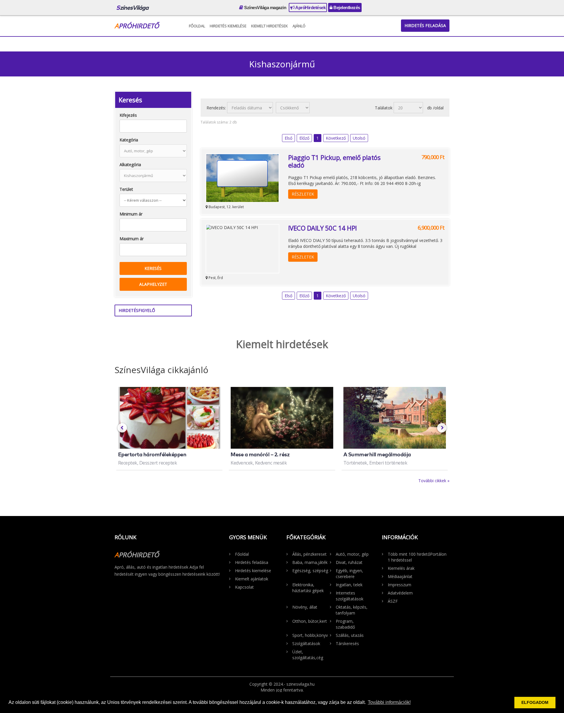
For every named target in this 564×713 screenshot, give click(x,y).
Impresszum (399, 584)
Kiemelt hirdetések (269, 26)
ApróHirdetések (310, 7)
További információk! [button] (389, 702)
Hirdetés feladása (425, 25)
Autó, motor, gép (352, 554)
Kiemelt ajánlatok (251, 579)
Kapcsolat (244, 587)
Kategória (129, 140)
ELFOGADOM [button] (534, 702)
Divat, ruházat (349, 562)
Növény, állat (304, 607)
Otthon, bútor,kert (309, 621)
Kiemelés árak (401, 568)
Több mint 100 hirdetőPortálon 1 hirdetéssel (417, 557)
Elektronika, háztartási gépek (308, 587)
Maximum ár (132, 238)
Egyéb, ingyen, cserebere (349, 573)
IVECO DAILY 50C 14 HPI (322, 228)
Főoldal (197, 26)
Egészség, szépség (310, 570)
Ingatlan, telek (349, 584)
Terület (126, 189)
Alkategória (130, 164)
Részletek (303, 194)
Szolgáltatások (306, 643)
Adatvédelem (400, 593)
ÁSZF (393, 601)
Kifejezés (128, 115)
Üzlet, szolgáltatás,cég (307, 654)
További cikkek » (433, 480)
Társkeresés (347, 643)
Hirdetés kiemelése (228, 26)
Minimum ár (131, 214)
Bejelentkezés (346, 7)
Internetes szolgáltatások (349, 596)
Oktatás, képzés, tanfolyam (351, 610)
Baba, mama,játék (310, 562)
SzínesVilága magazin (264, 7)
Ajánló (299, 26)
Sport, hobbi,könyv (310, 635)
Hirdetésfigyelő (137, 310)
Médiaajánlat (400, 576)
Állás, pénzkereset (309, 554)
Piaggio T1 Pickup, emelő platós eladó (334, 161)
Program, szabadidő (345, 624)
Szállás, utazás (350, 635)
